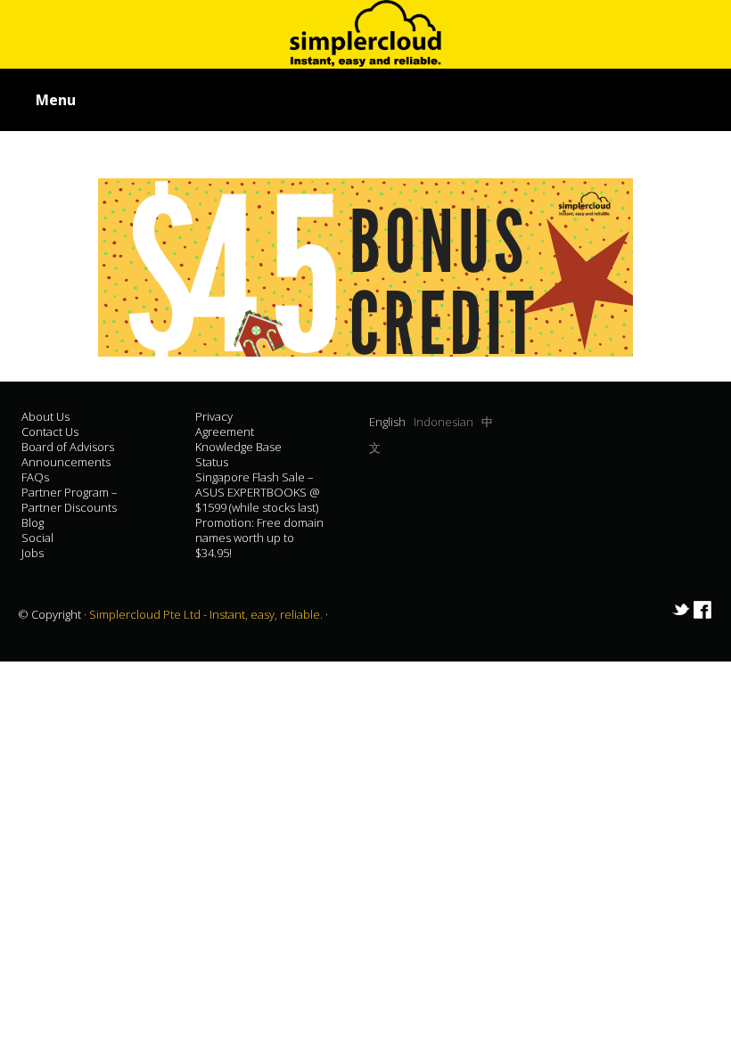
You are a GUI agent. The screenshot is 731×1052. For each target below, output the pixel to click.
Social (37, 538)
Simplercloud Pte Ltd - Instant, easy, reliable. (207, 614)
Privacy (214, 416)
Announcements (66, 462)
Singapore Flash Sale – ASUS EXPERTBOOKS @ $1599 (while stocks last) (257, 492)
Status (211, 462)
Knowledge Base (238, 447)
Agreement (224, 431)
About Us (45, 416)
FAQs (35, 477)
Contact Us (49, 431)
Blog (32, 522)
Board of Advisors (67, 447)
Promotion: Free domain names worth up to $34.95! (259, 537)
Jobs (32, 553)
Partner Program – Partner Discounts (69, 499)
